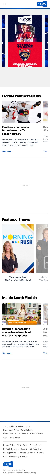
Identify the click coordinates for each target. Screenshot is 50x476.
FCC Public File (35, 449)
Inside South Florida (11, 430)
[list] (25, 49)
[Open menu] (5, 4)
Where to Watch (36, 434)
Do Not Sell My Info (11, 449)
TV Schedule (23, 434)
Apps (5, 438)
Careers (40, 453)
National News (15, 438)
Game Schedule (27, 430)
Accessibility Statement (18, 457)
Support (24, 449)
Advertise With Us (23, 426)
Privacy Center (22, 445)
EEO (5, 457)
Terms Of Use (35, 445)
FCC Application (9, 453)
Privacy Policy (9, 445)
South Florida (8, 426)
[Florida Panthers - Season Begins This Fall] (25, 42)
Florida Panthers (9, 434)
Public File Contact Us (26, 453)
